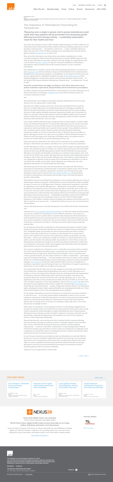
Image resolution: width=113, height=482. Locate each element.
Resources (89, 9)
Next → (86, 355)
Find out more (89, 428)
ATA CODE (101, 9)
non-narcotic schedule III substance (48, 211)
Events (80, 9)
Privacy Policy (29, 474)
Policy (71, 9)
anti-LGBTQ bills (75, 282)
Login (100, 5)
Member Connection (87, 5)
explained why (53, 93)
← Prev (80, 355)
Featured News (15, 377)
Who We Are (39, 9)
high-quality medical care (61, 173)
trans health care (81, 284)
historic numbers (42, 62)
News (63, 9)
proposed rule (41, 53)
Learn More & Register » (39, 435)
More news (99, 377)
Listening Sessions (72, 76)
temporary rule (33, 72)
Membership (53, 9)
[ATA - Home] (11, 6)
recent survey (37, 262)
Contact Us (19, 466)
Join (74, 5)
